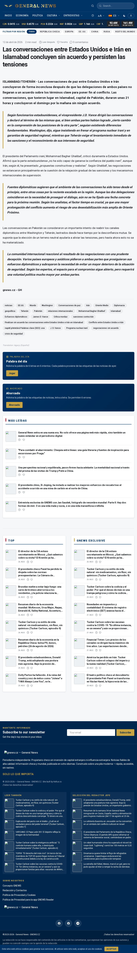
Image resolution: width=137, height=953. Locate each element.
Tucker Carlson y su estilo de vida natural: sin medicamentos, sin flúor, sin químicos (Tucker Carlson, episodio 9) (37, 803)
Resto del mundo (125, 31)
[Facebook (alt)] (68, 923)
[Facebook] (59, 923)
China (94, 31)
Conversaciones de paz (69, 305)
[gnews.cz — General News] (30, 6)
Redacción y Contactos (15, 890)
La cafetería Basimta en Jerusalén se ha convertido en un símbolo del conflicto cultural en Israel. (108, 822)
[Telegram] (78, 923)
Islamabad (116, 311)
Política (37, 15)
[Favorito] (24, 440)
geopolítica (10, 311)
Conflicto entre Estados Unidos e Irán (106, 322)
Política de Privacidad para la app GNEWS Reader (28, 899)
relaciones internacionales (60, 311)
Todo (32, 31)
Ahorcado (14, 405)
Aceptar (111, 949)
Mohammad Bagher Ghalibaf (92, 311)
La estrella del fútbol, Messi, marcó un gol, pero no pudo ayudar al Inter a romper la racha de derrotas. (107, 865)
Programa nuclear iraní (77, 328)
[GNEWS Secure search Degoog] (93, 5)
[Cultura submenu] (60, 15)
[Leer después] (93, 15)
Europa (69, 31)
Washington (47, 305)
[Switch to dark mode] (124, 15)
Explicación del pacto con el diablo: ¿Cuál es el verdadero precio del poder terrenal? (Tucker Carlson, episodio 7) (40, 824)
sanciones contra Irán (83, 317)
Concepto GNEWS (12, 885)
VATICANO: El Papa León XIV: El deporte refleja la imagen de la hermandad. (38, 833)
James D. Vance (40, 317)
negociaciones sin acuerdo (106, 328)
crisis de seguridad (14, 334)
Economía (22, 15)
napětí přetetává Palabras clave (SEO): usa (25, 328)
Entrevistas (71, 15)
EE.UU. (21, 305)
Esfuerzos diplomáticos (16, 317)
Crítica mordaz (60, 317)
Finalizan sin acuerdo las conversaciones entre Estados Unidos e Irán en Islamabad (44, 322)
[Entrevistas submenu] (82, 15)
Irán (88, 305)
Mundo (33, 305)
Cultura (52, 15)
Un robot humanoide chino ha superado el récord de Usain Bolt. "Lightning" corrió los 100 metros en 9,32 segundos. (108, 845)
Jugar (12, 373)
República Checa (50, 31)
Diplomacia (119, 305)
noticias (8, 305)
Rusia (107, 31)
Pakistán (38, 311)
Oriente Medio (101, 305)
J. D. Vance (55, 328)
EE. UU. (82, 31)
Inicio (8, 15)
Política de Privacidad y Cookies (19, 895)
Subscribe (125, 732)
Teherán (24, 311)
